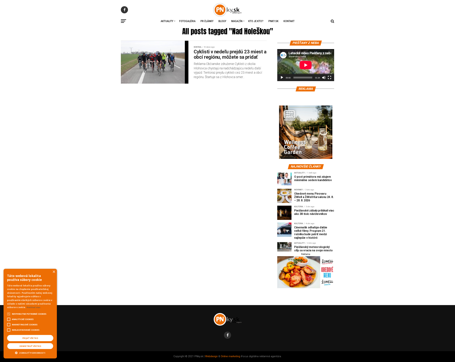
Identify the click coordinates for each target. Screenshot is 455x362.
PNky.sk (273, 21)
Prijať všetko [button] (30, 338)
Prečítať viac (34, 307)
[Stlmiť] (324, 77)
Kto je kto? (255, 21)
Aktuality (167, 21)
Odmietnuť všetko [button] (30, 346)
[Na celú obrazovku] (329, 77)
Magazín (236, 21)
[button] (30, 352)
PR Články (206, 21)
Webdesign (211, 356)
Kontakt (289, 21)
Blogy (222, 21)
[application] (305, 65)
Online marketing (230, 356)
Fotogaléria (187, 21)
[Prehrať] (282, 77)
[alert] (30, 313)
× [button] (53, 272)
